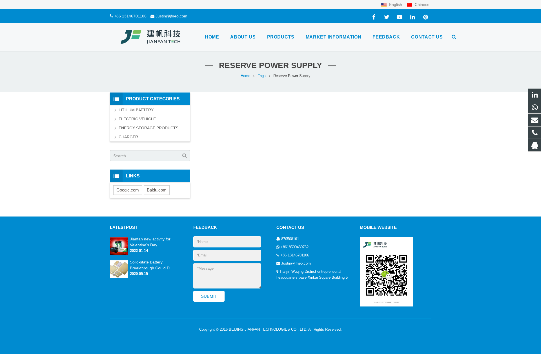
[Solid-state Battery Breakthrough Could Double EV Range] (119, 277)
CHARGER (128, 137)
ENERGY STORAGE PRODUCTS (148, 128)
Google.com (127, 190)
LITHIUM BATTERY (136, 110)
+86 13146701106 (130, 16)
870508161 (290, 239)
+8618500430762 (295, 247)
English (395, 4)
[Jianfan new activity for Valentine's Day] (119, 254)
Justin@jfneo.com (171, 16)
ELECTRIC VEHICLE (137, 119)
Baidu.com (157, 190)
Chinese (421, 4)
